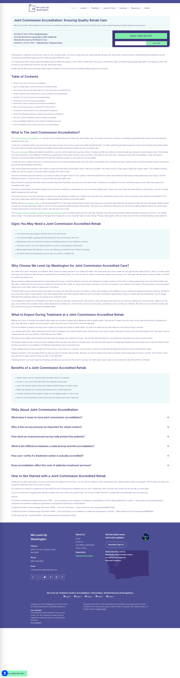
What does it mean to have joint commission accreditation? (34, 103)
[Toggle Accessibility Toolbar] (5, 673)
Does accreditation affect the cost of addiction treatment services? (37, 121)
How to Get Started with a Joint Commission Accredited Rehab (36, 125)
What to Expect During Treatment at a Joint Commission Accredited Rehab (40, 94)
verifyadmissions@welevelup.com (44, 570)
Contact (147, 8)
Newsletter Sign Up (116, 545)
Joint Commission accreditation (27, 138)
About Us (79, 542)
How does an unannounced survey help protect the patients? (35, 110)
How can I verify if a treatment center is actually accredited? (34, 118)
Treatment (95, 8)
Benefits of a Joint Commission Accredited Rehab (31, 97)
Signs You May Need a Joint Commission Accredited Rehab (35, 87)
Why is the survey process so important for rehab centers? (34, 107)
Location (83, 8)
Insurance (123, 8)
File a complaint (36, 610)
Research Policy (56, 43)
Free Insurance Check (84, 556)
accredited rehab (32, 203)
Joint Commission (22, 152)
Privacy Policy (81, 548)
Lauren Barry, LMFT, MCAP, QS (44, 37)
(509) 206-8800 (37, 561)
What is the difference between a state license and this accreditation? (38, 114)
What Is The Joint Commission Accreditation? (30, 83)
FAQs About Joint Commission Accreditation (29, 101)
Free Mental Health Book (85, 545)
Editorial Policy (42, 43)
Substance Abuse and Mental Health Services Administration (38, 213)
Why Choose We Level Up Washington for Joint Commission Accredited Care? (42, 90)
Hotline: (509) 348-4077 (141, 36)
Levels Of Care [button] (109, 8)
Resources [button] (135, 8)
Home (73, 8)
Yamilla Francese (41, 34)
